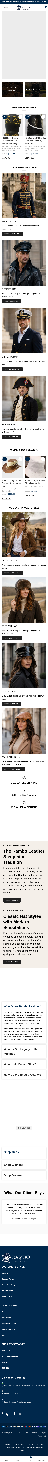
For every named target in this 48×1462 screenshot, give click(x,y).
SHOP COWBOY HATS (12, 234)
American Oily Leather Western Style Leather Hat (12, 483)
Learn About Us (12, 900)
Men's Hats (5, 146)
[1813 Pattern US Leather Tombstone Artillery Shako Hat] (35, 125)
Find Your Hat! (24, 1128)
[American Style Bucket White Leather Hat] (35, 467)
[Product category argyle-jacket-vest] (35, 89)
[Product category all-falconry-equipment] (12, 89)
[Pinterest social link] (39, 1413)
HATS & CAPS (10, 151)
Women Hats (6, 489)
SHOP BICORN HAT (11, 437)
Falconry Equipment (22, 60)
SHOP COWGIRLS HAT (12, 573)
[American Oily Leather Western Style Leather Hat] (12, 467)
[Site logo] (24, 7)
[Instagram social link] (37, 1413)
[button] (6, 158)
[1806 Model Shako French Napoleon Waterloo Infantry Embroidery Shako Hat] (12, 125)
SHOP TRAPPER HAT (11, 638)
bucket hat (37, 486)
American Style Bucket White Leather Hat (35, 481)
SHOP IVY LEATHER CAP (13, 769)
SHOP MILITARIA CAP (12, 369)
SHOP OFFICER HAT (11, 301)
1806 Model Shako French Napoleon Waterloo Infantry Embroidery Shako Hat (12, 141)
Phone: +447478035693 (12, 1394)
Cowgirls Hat (15, 489)
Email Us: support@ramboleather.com (17, 1402)
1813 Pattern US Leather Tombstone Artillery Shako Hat (35, 141)
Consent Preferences (11, 1444)
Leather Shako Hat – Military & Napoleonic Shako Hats (12, 149)
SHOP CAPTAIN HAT (11, 704)
